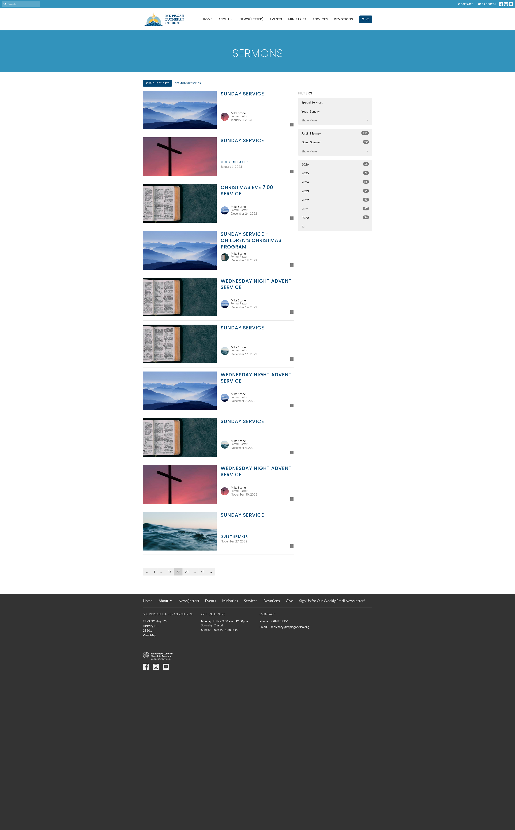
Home (207, 19)
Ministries (297, 19)
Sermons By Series (188, 83)
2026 (335, 164)
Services (320, 19)
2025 (335, 173)
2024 (335, 182)
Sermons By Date (157, 83)
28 (186, 571)
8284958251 (487, 4)
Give (366, 19)
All (303, 227)
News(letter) (252, 19)
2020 (335, 217)
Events (276, 19)
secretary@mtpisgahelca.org (290, 627)
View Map (149, 635)
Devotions (343, 19)
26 (169, 571)
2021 (335, 209)
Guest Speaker (335, 142)
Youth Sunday (311, 111)
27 (178, 571)
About (224, 19)
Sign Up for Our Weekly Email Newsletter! (332, 600)
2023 (335, 191)
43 (202, 571)
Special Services (312, 102)
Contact (465, 4)
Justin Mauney (335, 133)
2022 (335, 200)
